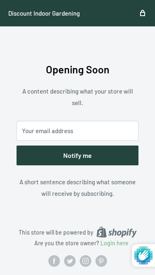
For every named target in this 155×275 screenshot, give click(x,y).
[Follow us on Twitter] (70, 261)
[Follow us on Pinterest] (101, 261)
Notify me (77, 155)
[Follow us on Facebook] (54, 261)
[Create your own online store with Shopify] (116, 232)
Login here (114, 243)
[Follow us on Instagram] (85, 261)
